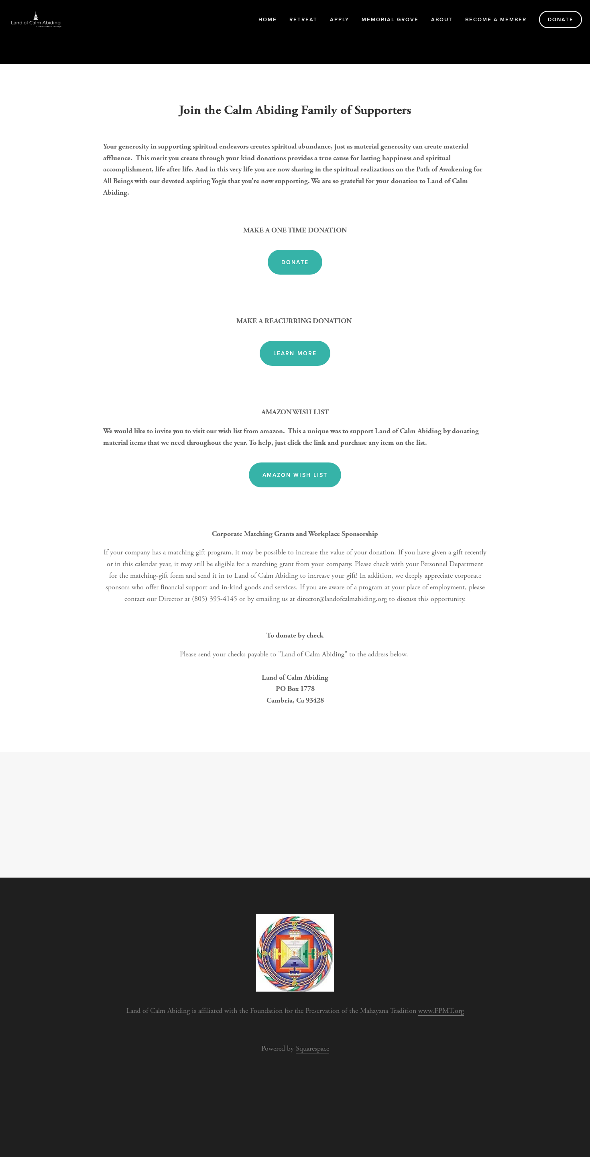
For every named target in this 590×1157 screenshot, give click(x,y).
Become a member (496, 19)
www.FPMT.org (441, 1010)
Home (267, 19)
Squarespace (312, 1048)
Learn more (295, 353)
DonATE (295, 262)
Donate (561, 19)
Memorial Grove (390, 19)
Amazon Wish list (295, 475)
